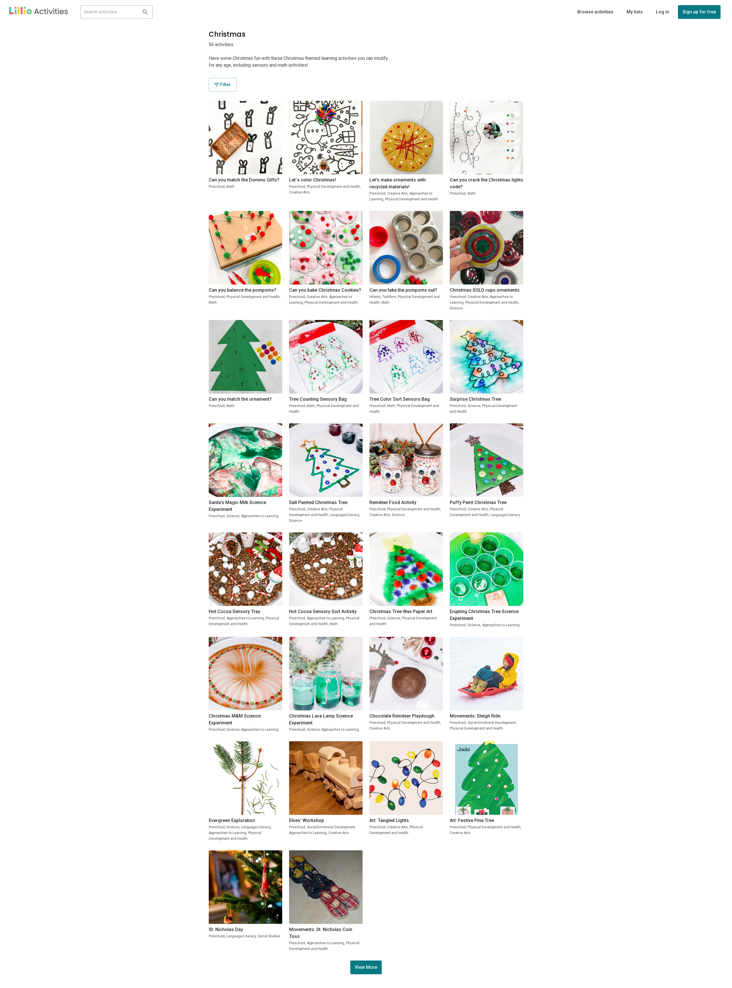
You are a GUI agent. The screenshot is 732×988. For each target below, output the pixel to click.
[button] (38, 12)
